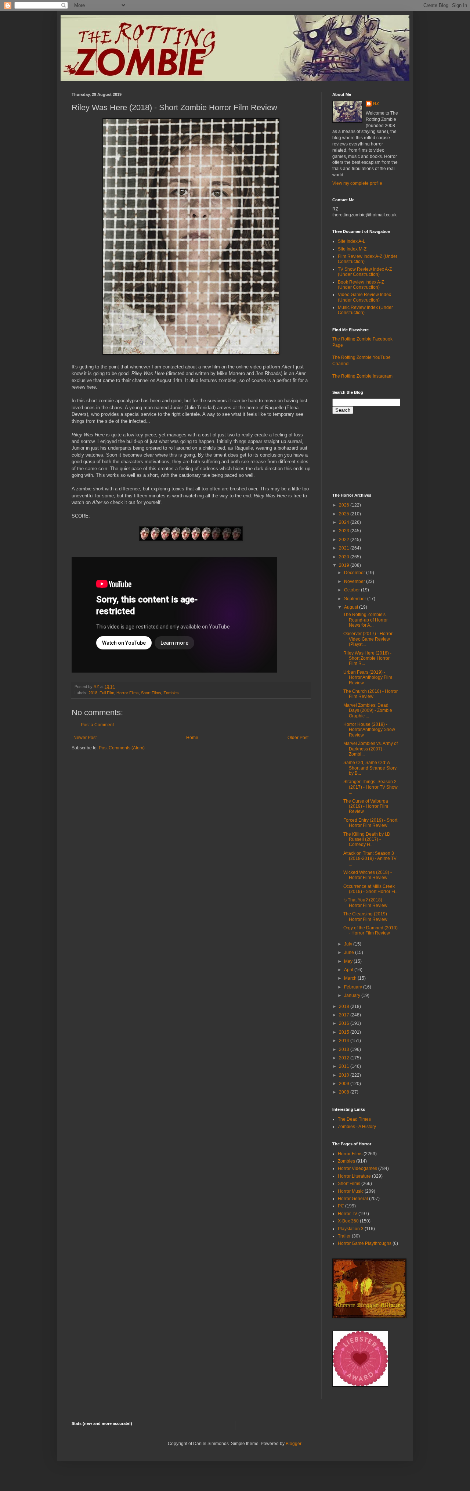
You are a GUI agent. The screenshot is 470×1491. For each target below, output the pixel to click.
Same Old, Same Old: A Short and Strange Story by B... (370, 768)
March (351, 978)
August (351, 607)
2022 (344, 539)
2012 (344, 1057)
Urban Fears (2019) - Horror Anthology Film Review (367, 677)
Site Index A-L (351, 241)
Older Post (298, 737)
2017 (344, 1015)
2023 (344, 530)
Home (192, 737)
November (355, 581)
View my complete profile (357, 183)
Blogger (293, 1443)
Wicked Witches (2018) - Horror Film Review (367, 875)
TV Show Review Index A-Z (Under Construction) (365, 272)
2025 (344, 513)
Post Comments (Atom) (122, 747)
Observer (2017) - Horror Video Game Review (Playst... (368, 639)
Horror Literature (354, 1176)
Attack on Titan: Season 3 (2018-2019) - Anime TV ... (370, 859)
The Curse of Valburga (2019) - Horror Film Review (365, 806)
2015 (344, 1032)
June (349, 952)
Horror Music (351, 1191)
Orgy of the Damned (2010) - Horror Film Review (370, 930)
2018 (92, 693)
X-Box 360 (348, 1221)
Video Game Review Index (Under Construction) (364, 297)
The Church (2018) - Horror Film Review (370, 694)
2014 (344, 1040)
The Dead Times (354, 1119)
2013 (344, 1049)
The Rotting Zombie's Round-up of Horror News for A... (365, 620)
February (353, 987)
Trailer (344, 1236)
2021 (344, 548)
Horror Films (127, 693)
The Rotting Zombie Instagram (362, 376)
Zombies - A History (357, 1126)
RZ (376, 103)
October (352, 590)
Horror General (353, 1198)
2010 (344, 1075)
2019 (344, 565)
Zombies (171, 693)
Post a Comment (97, 724)
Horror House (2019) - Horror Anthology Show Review (369, 730)
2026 (344, 505)
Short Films (151, 693)
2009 (344, 1083)
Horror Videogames (357, 1168)
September (355, 598)
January (352, 995)
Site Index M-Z (352, 249)
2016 (344, 1023)
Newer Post (85, 737)
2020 (344, 556)
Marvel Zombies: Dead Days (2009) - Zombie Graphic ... (367, 711)
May (349, 961)
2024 (344, 522)
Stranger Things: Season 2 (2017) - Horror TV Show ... (370, 787)
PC (341, 1206)
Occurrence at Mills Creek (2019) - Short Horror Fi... (370, 889)
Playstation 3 (351, 1228)
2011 (344, 1066)
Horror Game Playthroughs (364, 1243)
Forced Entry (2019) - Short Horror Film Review (370, 823)
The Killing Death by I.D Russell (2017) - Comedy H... (366, 839)
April (349, 969)
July (348, 944)
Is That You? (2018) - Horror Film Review (365, 902)
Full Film (107, 693)
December (355, 572)
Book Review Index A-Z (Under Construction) (361, 285)
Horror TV (347, 1213)
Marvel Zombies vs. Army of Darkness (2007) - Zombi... (370, 749)
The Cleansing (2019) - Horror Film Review (366, 916)
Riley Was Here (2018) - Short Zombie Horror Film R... (367, 658)
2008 (344, 1092)
